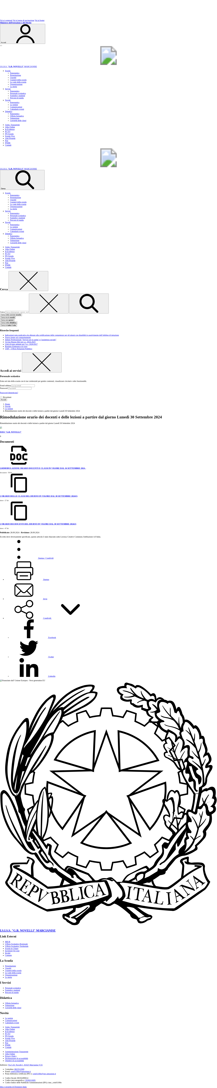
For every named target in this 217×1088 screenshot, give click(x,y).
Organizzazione (16, 84)
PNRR (7, 143)
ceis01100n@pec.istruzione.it (44, 1074)
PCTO (7, 132)
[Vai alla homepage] (108, 64)
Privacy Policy (11, 1056)
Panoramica (14, 73)
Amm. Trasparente (12, 125)
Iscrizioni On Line (12, 951)
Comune (8, 955)
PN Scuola (9, 134)
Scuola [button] (7, 71)
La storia (13, 87)
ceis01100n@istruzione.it (21, 1071)
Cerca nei (7, 320)
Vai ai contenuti (6, 20)
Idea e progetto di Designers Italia (13, 1087)
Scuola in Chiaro (11, 948)
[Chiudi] (28, 281)
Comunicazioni (16, 107)
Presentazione (15, 75)
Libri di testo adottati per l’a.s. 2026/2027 (21, 344)
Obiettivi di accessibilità (14, 1061)
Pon (6, 141)
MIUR (7, 942)
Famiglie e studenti (17, 96)
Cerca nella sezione (11, 315)
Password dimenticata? (9, 393)
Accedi (3, 400)
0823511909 (19, 1069)
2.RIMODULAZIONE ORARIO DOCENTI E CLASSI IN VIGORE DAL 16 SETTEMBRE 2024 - (43, 468)
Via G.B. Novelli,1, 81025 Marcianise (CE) (25, 1065)
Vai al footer (39, 20)
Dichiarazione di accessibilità (16, 1058)
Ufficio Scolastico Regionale (16, 944)
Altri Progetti (10, 138)
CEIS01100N (30, 1080)
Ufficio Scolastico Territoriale (16, 946)
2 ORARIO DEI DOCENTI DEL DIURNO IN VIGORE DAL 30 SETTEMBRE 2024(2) (38, 524)
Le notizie (14, 105)
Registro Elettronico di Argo (16, 346)
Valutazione (14, 118)
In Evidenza (10, 129)
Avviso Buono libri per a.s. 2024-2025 (20, 342)
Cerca (2, 312)
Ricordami (7, 397)
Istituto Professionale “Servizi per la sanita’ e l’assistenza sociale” (30, 340)
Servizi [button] (8, 89)
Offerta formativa (17, 116)
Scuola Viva (10, 136)
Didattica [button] (8, 111)
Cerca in (8, 325)
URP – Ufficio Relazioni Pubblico (18, 349)
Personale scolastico (18, 93)
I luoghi (13, 77)
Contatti (8, 145)
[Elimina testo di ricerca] (49, 304)
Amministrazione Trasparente (16, 1052)
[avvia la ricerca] (89, 304)
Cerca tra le (8, 317)
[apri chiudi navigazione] (1, 45)
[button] (47, 618)
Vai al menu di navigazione (23, 20)
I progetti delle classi (18, 120)
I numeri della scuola (18, 80)
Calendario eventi (17, 109)
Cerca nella (8, 323)
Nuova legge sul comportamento (18, 337)
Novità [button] (7, 100)
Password (4, 388)
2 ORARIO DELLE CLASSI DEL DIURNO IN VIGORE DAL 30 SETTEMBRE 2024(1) (38, 496)
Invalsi (7, 953)
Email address (5, 385)
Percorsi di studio (17, 98)
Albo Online (10, 127)
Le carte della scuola (18, 82)
